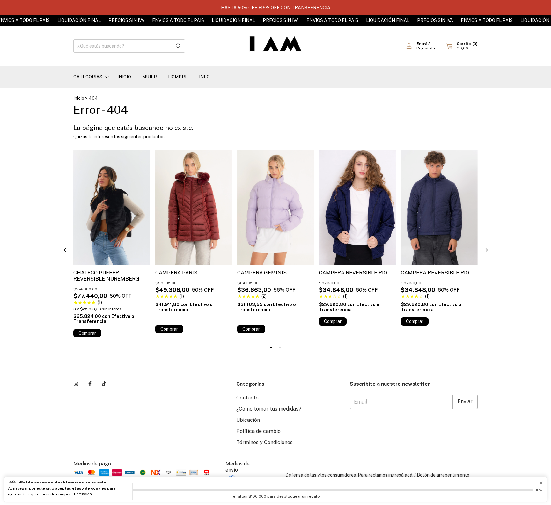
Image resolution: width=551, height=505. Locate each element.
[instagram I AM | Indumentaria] (75, 384)
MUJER (149, 76)
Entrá (421, 43)
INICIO (124, 76)
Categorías (87, 76)
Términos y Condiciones (264, 442)
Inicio (78, 98)
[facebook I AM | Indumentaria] (89, 384)
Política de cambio (258, 431)
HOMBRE (178, 76)
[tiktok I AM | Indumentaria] (104, 384)
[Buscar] (178, 46)
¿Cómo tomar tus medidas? (268, 409)
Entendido (83, 494)
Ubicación (248, 420)
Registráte (426, 48)
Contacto (247, 398)
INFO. (204, 76)
